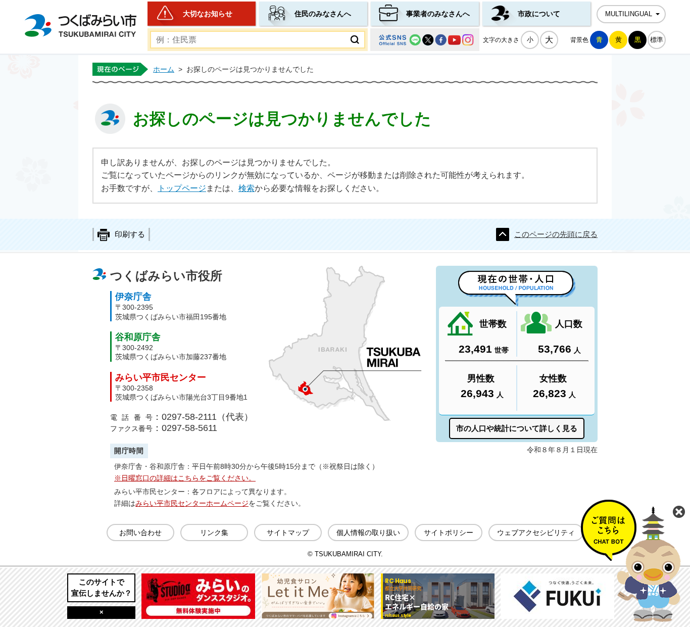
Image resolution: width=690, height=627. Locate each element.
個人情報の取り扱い (368, 532)
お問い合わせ (140, 532)
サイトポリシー (448, 532)
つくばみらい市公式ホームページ (80, 25)
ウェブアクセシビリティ (536, 532)
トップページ (182, 188)
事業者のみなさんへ (438, 14)
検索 (246, 188)
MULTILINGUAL (628, 14)
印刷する (130, 234)
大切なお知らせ (207, 14)
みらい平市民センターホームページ (192, 503)
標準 (656, 39)
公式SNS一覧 (424, 39)
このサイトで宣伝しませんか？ (101, 587)
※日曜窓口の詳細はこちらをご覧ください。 (185, 478)
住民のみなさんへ (322, 14)
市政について (539, 14)
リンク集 (214, 532)
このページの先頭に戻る (556, 234)
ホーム (163, 69)
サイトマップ (288, 532)
